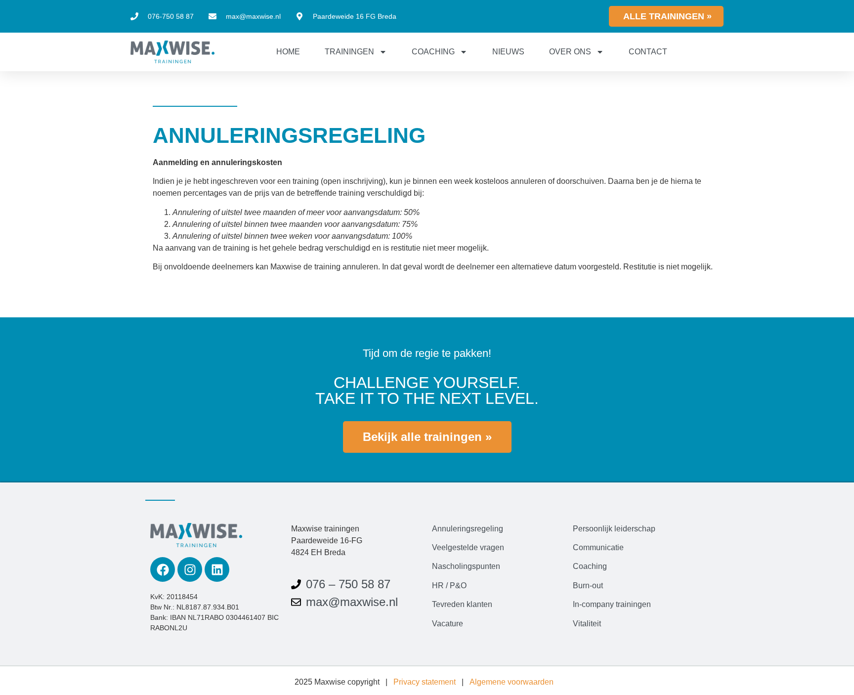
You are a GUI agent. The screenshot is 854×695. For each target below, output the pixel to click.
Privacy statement (424, 682)
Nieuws (508, 51)
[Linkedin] (217, 569)
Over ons (570, 51)
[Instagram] (189, 569)
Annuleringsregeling (467, 528)
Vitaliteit (587, 623)
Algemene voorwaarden (512, 682)
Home (288, 51)
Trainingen (349, 51)
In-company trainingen (612, 604)
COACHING (433, 51)
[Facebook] (162, 569)
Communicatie (598, 547)
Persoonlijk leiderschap (614, 528)
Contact (648, 51)
